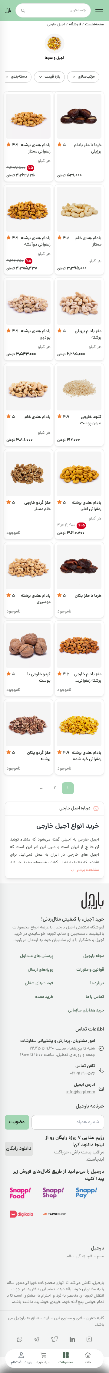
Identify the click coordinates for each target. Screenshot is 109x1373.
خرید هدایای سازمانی (86, 1010)
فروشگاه (75, 24)
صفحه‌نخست (94, 24)
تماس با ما (95, 997)
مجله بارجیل (93, 956)
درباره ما (97, 983)
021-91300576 (82, 1074)
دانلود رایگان (18, 1149)
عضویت (17, 1122)
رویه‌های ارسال (40, 969)
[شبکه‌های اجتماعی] (89, 1340)
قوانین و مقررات (90, 969)
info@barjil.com (80, 1092)
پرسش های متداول (36, 956)
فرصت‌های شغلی (39, 983)
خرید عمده (44, 997)
